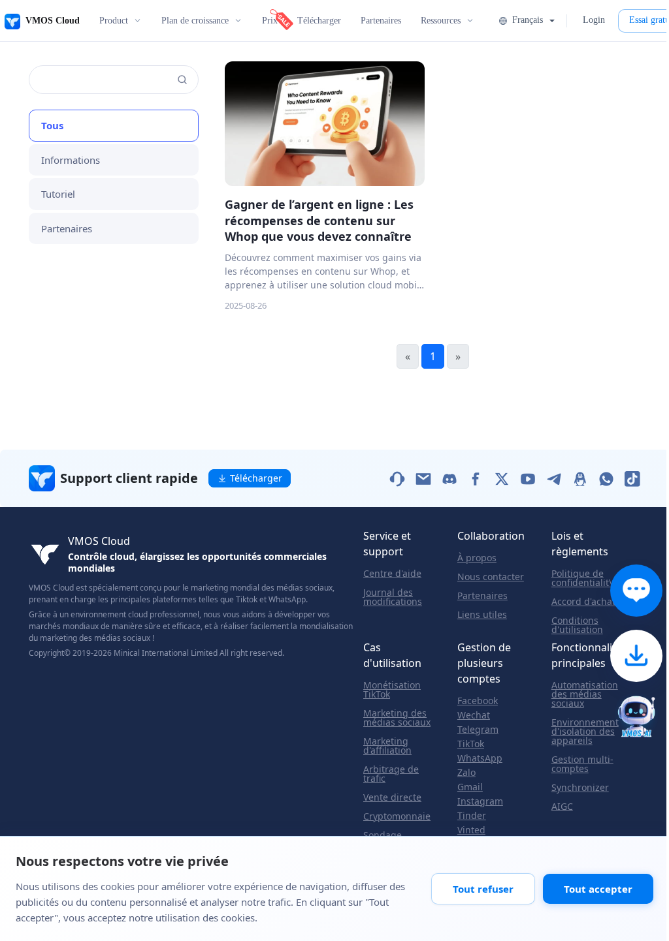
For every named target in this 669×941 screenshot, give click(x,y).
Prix (270, 20)
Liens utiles (482, 614)
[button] (526, 20)
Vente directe (392, 797)
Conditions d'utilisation (577, 625)
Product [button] (113, 20)
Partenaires (381, 20)
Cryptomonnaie (397, 816)
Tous (52, 125)
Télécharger (319, 20)
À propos (477, 558)
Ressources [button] (441, 20)
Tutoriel (58, 193)
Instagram (480, 801)
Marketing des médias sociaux (397, 718)
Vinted (471, 830)
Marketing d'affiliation (387, 746)
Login (594, 20)
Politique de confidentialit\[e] (587, 578)
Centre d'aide (392, 573)
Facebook (477, 700)
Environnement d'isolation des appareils (585, 731)
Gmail (470, 787)
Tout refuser (483, 888)
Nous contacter (490, 576)
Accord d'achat (583, 601)
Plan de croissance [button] (195, 20)
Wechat (473, 715)
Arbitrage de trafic (391, 774)
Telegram (477, 729)
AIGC (562, 806)
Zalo (466, 772)
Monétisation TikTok (392, 690)
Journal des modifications (392, 597)
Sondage (382, 835)
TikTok (470, 743)
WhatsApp (479, 758)
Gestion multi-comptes (582, 764)
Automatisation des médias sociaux (584, 694)
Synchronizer (580, 787)
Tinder (471, 815)
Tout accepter (598, 888)
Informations (70, 159)
